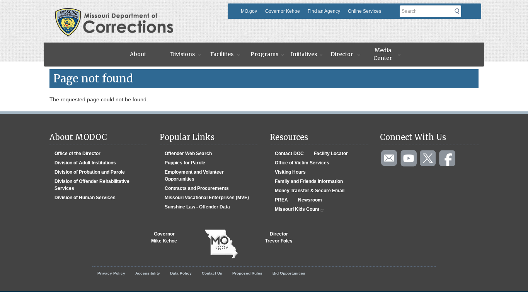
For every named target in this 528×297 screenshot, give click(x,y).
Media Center (382, 54)
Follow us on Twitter (428, 158)
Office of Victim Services (302, 163)
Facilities (221, 54)
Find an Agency (324, 11)
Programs (264, 54)
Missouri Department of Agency (139, 10)
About (138, 54)
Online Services (364, 11)
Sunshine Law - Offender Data (197, 207)
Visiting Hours (290, 172)
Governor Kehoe (282, 11)
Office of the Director (77, 153)
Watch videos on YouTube (408, 158)
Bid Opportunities (289, 273)
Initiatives (304, 54)
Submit (459, 11)
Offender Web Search (188, 153)
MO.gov (249, 11)
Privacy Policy (111, 273)
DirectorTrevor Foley (279, 237)
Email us (389, 158)
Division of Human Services (85, 197)
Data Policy (181, 273)
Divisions (182, 54)
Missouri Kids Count (297, 209)
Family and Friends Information (309, 181)
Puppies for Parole (185, 163)
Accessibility (147, 273)
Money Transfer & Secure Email (309, 190)
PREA (281, 200)
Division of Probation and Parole (90, 172)
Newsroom (310, 200)
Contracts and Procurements (197, 188)
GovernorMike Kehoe (164, 237)
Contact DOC (289, 153)
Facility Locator (331, 153)
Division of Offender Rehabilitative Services (92, 185)
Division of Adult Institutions (85, 163)
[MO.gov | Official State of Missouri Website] (221, 244)
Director (341, 54)
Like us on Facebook (447, 158)
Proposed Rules (247, 273)
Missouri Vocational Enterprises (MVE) (207, 197)
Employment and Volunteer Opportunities (194, 175)
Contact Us (212, 273)
